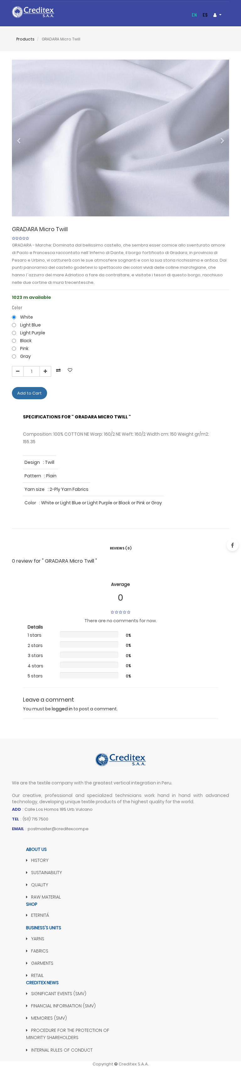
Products (25, 39)
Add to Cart (29, 393)
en (194, 15)
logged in (62, 709)
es (205, 15)
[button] (20, 138)
